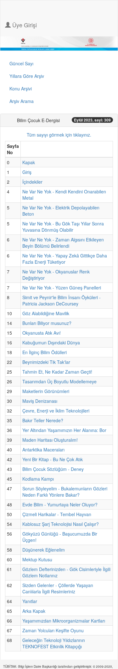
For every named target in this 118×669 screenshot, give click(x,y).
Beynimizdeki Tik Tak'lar (46, 362)
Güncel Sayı (21, 63)
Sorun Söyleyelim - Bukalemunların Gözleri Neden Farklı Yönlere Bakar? (64, 491)
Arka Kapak (33, 611)
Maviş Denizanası (39, 401)
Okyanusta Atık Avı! (41, 333)
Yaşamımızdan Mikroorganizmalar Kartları (63, 621)
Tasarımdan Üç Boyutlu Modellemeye (59, 381)
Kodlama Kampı (38, 479)
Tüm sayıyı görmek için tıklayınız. (59, 135)
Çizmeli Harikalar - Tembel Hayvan (56, 514)
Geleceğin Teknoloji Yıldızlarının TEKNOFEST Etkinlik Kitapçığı (53, 643)
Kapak (28, 162)
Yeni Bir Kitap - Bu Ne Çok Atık (52, 459)
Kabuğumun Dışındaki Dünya (51, 342)
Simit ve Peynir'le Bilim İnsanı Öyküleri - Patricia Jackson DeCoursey (61, 300)
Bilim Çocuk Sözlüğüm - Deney (53, 469)
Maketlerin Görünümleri (45, 391)
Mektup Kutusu (37, 559)
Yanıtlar (29, 601)
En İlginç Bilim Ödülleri (44, 352)
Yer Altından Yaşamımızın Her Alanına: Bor (64, 430)
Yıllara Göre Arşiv (26, 76)
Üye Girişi (24, 25)
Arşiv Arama (21, 101)
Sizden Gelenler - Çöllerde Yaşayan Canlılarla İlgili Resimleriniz (57, 588)
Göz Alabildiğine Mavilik (45, 313)
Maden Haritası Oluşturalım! (50, 440)
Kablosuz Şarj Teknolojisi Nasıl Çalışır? (60, 524)
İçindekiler (32, 182)
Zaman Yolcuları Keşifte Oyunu (53, 630)
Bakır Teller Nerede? (42, 420)
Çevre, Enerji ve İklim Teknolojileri (55, 410)
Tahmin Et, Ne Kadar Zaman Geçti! (57, 372)
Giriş (26, 172)
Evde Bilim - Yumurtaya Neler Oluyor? (60, 504)
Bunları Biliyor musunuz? (46, 323)
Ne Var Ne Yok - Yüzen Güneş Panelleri (61, 287)
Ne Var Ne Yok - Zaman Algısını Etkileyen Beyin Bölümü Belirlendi (63, 242)
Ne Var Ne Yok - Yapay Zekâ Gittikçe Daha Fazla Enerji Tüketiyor (64, 258)
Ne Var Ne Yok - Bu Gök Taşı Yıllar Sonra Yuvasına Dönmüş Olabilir (63, 226)
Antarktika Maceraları (43, 449)
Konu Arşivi (20, 88)
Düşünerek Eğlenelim (43, 550)
